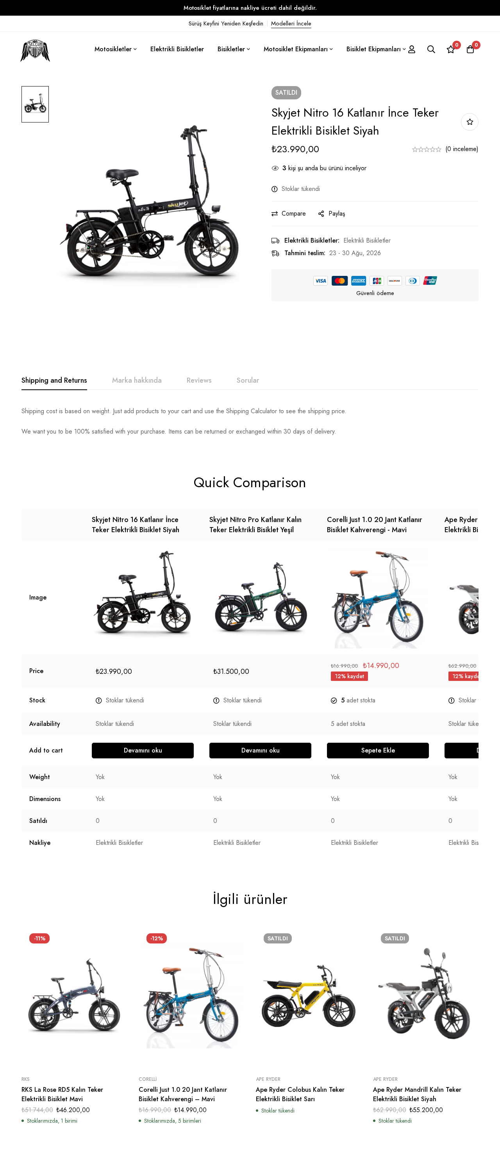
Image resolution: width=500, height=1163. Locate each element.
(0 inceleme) (462, 148)
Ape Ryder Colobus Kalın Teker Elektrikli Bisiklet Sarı (300, 1094)
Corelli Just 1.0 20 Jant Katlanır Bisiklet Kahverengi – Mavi (183, 1094)
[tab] (54, 380)
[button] (378, 750)
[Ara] (431, 49)
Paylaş (337, 213)
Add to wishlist (470, 122)
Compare (294, 213)
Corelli (148, 1079)
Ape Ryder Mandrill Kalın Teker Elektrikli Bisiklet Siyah (417, 1094)
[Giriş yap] (411, 49)
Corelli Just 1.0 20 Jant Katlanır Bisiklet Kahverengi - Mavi (374, 525)
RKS (25, 1079)
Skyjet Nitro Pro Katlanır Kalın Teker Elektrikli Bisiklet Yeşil (255, 525)
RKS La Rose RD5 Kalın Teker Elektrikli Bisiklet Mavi (62, 1094)
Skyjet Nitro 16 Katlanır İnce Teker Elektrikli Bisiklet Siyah (135, 525)
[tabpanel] (250, 421)
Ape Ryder (268, 1079)
